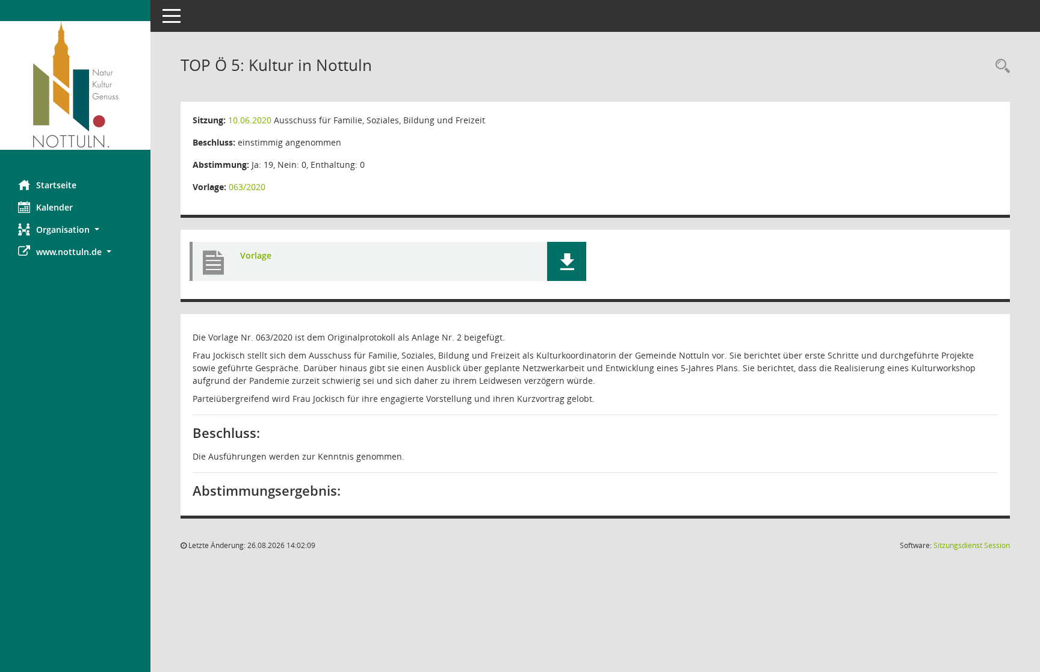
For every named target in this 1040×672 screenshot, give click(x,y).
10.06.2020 (249, 120)
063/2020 (247, 187)
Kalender (54, 207)
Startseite (56, 185)
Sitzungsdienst (971, 545)
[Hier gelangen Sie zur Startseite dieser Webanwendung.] (75, 85)
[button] (75, 229)
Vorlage (255, 255)
